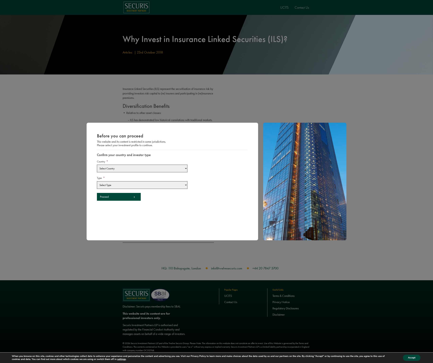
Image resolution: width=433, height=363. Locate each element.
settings (121, 359)
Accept (411, 357)
